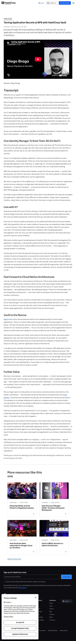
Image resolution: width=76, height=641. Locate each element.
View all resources (14, 559)
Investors (52, 614)
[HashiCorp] (8, 3)
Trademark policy (52, 630)
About (51, 603)
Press (50, 606)
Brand (51, 617)
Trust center (42, 630)
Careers (51, 609)
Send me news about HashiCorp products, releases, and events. (26, 582)
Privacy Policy (22, 587)
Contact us (52, 620)
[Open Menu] (73, 3)
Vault (6, 319)
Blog (50, 611)
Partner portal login (38, 620)
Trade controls (63, 630)
